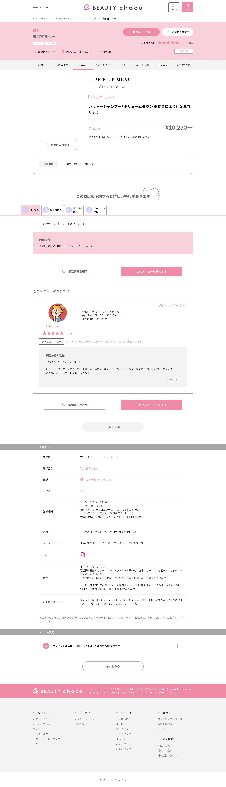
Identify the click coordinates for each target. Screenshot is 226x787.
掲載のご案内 (165, 745)
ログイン (187, 9)
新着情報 (63, 65)
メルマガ (162, 729)
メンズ (36, 744)
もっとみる (113, 666)
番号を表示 (92, 468)
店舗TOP (43, 65)
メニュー (83, 65)
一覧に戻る (113, 427)
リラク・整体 (40, 734)
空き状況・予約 (141, 32)
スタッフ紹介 (143, 65)
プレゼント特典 (99, 210)
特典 (123, 65)
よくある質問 (123, 719)
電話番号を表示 (46, 52)
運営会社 (121, 739)
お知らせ (174, 9)
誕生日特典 (56, 210)
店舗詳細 (106, 52)
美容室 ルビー (44, 36)
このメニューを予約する (151, 271)
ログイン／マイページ (170, 719)
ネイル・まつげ (41, 724)
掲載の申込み (165, 750)
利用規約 (121, 724)
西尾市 (92, 18)
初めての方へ (103, 65)
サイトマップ (123, 734)
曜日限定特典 (77, 210)
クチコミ (163, 65)
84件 (191, 43)
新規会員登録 (165, 724)
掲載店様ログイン (167, 755)
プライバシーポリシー (128, 729)
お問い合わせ (123, 749)
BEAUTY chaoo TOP (42, 18)
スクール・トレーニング (46, 739)
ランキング (81, 724)
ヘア (81, 18)
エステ (36, 729)
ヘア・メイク (65, 18)
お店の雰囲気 (183, 65)
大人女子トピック (84, 719)
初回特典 (34, 210)
